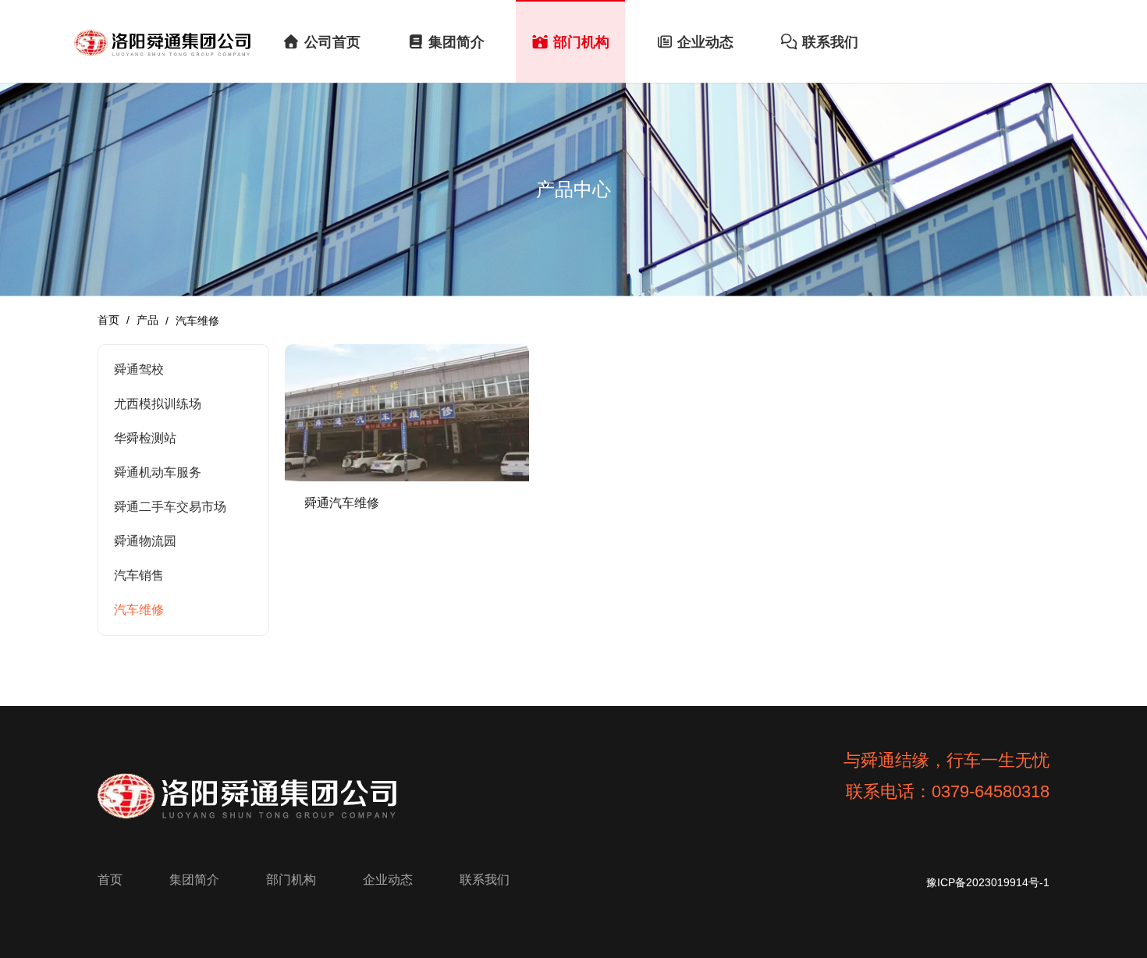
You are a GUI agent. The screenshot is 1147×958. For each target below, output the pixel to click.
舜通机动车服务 (157, 472)
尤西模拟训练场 (157, 403)
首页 (110, 320)
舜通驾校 (139, 369)
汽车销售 (139, 575)
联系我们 (830, 42)
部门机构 (581, 42)
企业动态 (705, 42)
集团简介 (456, 42)
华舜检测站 (145, 438)
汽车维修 (139, 609)
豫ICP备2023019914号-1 (987, 882)
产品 (147, 320)
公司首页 (332, 42)
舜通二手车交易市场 (170, 506)
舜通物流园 (145, 541)
